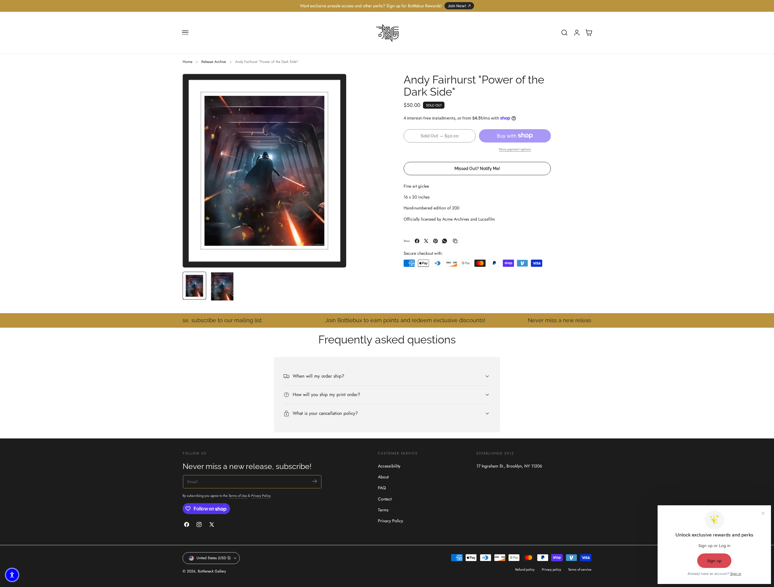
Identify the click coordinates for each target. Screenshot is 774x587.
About (383, 477)
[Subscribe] (314, 481)
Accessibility (389, 466)
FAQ (382, 488)
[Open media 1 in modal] (335, 84)
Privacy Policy (260, 495)
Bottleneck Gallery (212, 571)
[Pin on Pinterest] (435, 241)
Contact (385, 499)
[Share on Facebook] (417, 241)
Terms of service (579, 569)
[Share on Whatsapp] (444, 241)
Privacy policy (551, 569)
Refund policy (525, 569)
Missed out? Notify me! (477, 168)
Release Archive (213, 61)
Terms (383, 510)
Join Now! (457, 6)
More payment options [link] (515, 149)
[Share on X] (426, 241)
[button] (185, 32)
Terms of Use (238, 495)
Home (187, 61)
